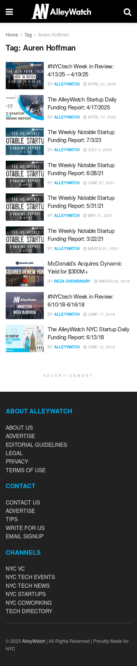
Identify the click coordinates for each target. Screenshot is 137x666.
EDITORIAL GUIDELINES (36, 444)
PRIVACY (17, 461)
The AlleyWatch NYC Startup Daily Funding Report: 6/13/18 (88, 333)
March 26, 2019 (114, 281)
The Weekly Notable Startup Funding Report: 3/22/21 (81, 234)
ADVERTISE (20, 436)
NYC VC (15, 568)
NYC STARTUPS (26, 594)
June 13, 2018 (101, 347)
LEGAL (14, 453)
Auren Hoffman (53, 34)
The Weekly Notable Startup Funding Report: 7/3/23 (81, 136)
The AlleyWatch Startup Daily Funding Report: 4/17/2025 (82, 103)
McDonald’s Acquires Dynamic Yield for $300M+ (85, 267)
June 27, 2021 (101, 182)
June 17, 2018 (101, 314)
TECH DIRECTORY (29, 611)
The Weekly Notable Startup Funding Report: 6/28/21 (81, 169)
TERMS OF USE (26, 470)
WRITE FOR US (25, 528)
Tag (28, 34)
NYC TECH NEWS (27, 585)
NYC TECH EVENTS (30, 577)
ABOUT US (19, 427)
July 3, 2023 (99, 149)
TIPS (12, 519)
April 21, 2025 (101, 84)
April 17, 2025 (101, 117)
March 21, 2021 (103, 248)
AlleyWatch (67, 84)
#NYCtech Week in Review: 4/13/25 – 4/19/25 (81, 70)
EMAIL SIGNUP (24, 536)
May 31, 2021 (100, 215)
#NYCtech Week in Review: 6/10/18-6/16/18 (81, 300)
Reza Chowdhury (72, 281)
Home (12, 34)
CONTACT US (23, 502)
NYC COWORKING (29, 602)
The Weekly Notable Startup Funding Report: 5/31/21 (81, 201)
